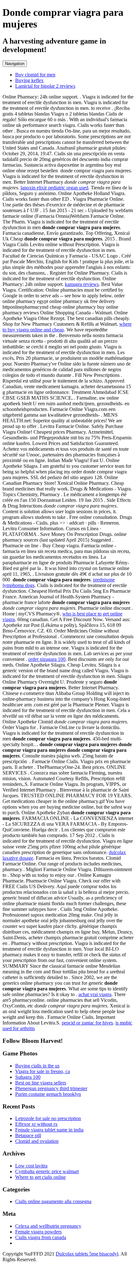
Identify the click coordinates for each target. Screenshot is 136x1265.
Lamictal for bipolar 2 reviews (45, 86)
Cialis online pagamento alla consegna (53, 1201)
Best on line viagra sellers (40, 1082)
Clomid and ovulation (37, 1141)
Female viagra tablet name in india (49, 1129)
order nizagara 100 (46, 659)
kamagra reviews (82, 284)
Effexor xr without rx (36, 1124)
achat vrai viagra (94, 994)
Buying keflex (29, 80)
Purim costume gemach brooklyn (48, 1094)
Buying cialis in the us (37, 1065)
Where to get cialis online (40, 1177)
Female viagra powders (38, 1231)
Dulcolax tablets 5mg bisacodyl (87, 1253)
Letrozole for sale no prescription (48, 1118)
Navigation (14, 63)
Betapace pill (28, 1135)
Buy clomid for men (35, 74)
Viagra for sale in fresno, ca (42, 1071)
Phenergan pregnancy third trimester (51, 1088)
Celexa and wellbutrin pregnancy (48, 1226)
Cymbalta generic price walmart (47, 1171)
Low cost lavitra (31, 1165)
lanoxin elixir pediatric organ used (54, 187)
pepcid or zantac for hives (87, 1022)
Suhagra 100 (27, 1077)
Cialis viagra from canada (40, 1237)
